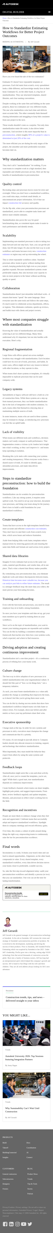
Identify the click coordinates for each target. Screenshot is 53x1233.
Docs (28, 1143)
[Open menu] (49, 12)
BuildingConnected (9, 1153)
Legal (35, 1210)
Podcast (30, 1194)
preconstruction (9, 135)
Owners (5, 1189)
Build (5, 1143)
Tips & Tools (32, 1184)
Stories (29, 1189)
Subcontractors (8, 1179)
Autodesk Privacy (25, 1210)
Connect (29, 1157)
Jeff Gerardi (35, 42)
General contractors (10, 1174)
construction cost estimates (35, 529)
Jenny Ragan (12, 1065)
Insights (5, 1157)
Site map (18, 1213)
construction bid (14, 203)
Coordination (31, 1148)
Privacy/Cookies (8, 1207)
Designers (6, 1184)
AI (27, 1153)
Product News (32, 1174)
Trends (29, 1179)
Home (4, 18)
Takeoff (5, 1148)
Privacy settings (21, 1207)
